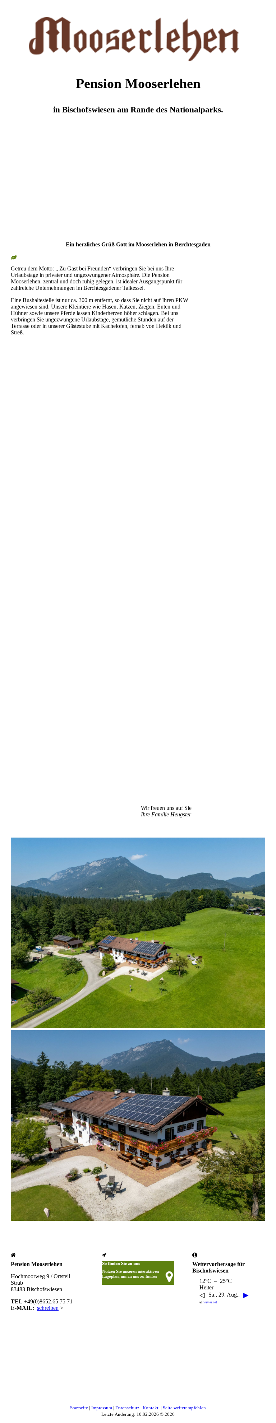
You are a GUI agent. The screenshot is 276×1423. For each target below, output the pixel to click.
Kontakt (150, 1407)
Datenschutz (128, 1407)
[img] (138, 34)
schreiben (48, 1308)
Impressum (101, 1407)
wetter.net (210, 1302)
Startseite (79, 1407)
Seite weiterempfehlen (184, 1407)
